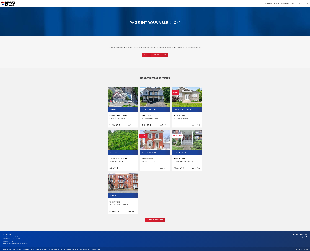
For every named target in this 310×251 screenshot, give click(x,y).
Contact (300, 3)
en (307, 3)
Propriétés (268, 3)
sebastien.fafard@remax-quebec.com (18, 243)
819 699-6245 (10, 241)
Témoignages (285, 3)
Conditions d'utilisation (81, 249)
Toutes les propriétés (155, 220)
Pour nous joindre (160, 54)
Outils (293, 3)
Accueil (146, 54)
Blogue (276, 3)
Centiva (305, 249)
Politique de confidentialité (67, 249)
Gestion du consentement (94, 249)
